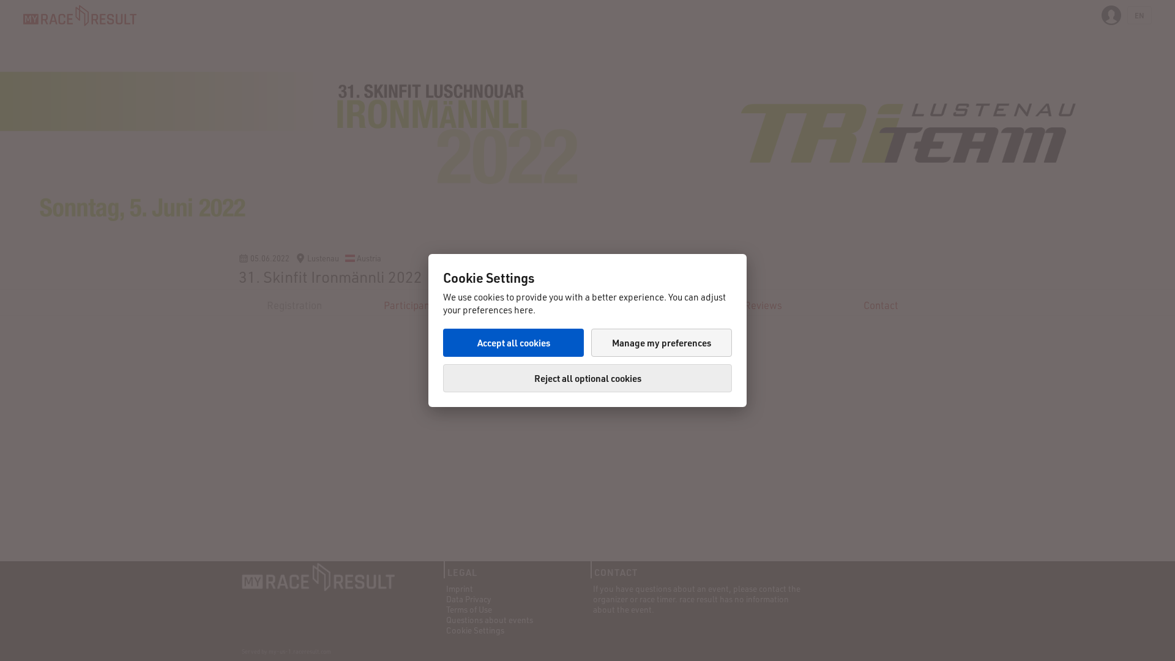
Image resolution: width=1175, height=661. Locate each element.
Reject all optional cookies (587, 378)
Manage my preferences (661, 343)
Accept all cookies (513, 343)
